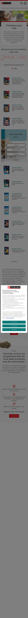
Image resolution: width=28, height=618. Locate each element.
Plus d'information (10, 318)
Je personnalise (14, 322)
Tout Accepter (14, 325)
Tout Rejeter (14, 329)
